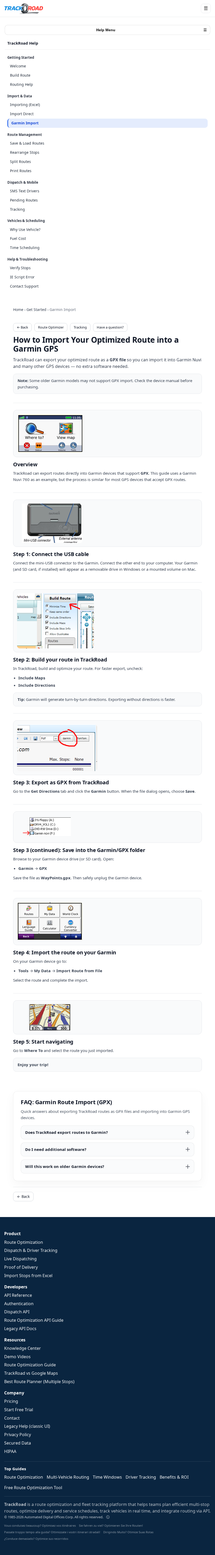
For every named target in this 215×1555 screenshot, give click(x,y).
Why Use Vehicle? (25, 229)
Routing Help (21, 84)
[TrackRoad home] (24, 8)
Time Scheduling (25, 247)
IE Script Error (22, 276)
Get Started (36, 309)
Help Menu (151, 30)
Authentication (19, 1304)
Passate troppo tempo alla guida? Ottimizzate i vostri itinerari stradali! (52, 1532)
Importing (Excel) (25, 104)
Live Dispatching (20, 1259)
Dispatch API (16, 1312)
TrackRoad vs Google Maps (31, 1373)
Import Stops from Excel (28, 1275)
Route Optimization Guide (30, 1365)
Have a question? (110, 327)
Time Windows (107, 1477)
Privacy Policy (17, 1434)
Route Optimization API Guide (33, 1320)
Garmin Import (25, 122)
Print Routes (20, 170)
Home (18, 309)
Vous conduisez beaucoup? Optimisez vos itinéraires (40, 1525)
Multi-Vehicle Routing (68, 1477)
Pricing (11, 1401)
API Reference (18, 1295)
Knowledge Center (22, 1348)
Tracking (17, 209)
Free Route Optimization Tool (33, 1487)
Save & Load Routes (27, 143)
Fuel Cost (18, 238)
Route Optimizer (51, 327)
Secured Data (17, 1443)
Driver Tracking (141, 1477)
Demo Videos (17, 1357)
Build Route (20, 75)
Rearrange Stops (24, 152)
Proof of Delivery (21, 1267)
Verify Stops (20, 267)
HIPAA (10, 1451)
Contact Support (24, 286)
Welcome (18, 66)
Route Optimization (23, 1242)
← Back (22, 327)
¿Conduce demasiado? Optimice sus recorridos (36, 1539)
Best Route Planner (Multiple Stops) (39, 1381)
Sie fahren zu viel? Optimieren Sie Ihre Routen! (111, 1525)
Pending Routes (24, 200)
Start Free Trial (18, 1410)
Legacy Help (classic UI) (27, 1426)
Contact (12, 1418)
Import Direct (22, 113)
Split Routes (20, 161)
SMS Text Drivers (24, 190)
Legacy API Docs (20, 1328)
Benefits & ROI (174, 1477)
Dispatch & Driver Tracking (30, 1250)
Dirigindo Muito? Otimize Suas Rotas (128, 1532)
